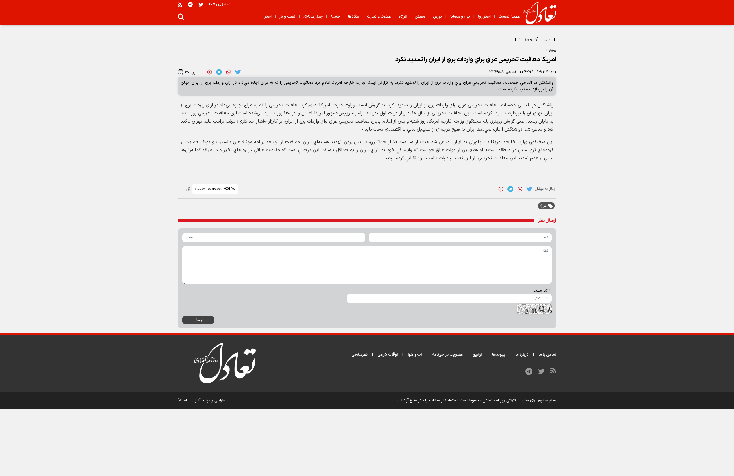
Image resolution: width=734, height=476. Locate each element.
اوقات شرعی (388, 355)
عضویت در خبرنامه (447, 355)
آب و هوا (415, 355)
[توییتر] (200, 4)
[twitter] (238, 72)
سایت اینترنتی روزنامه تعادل (506, 400)
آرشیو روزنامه (528, 39)
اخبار (547, 39)
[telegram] (219, 72)
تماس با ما (547, 355)
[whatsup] (228, 72)
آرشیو (477, 355)
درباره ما (521, 355)
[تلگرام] (190, 4)
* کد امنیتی (541, 291)
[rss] (180, 4)
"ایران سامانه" (189, 400)
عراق (543, 206)
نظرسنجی (360, 355)
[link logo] (537, 13)
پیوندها (498, 355)
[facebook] (209, 72)
